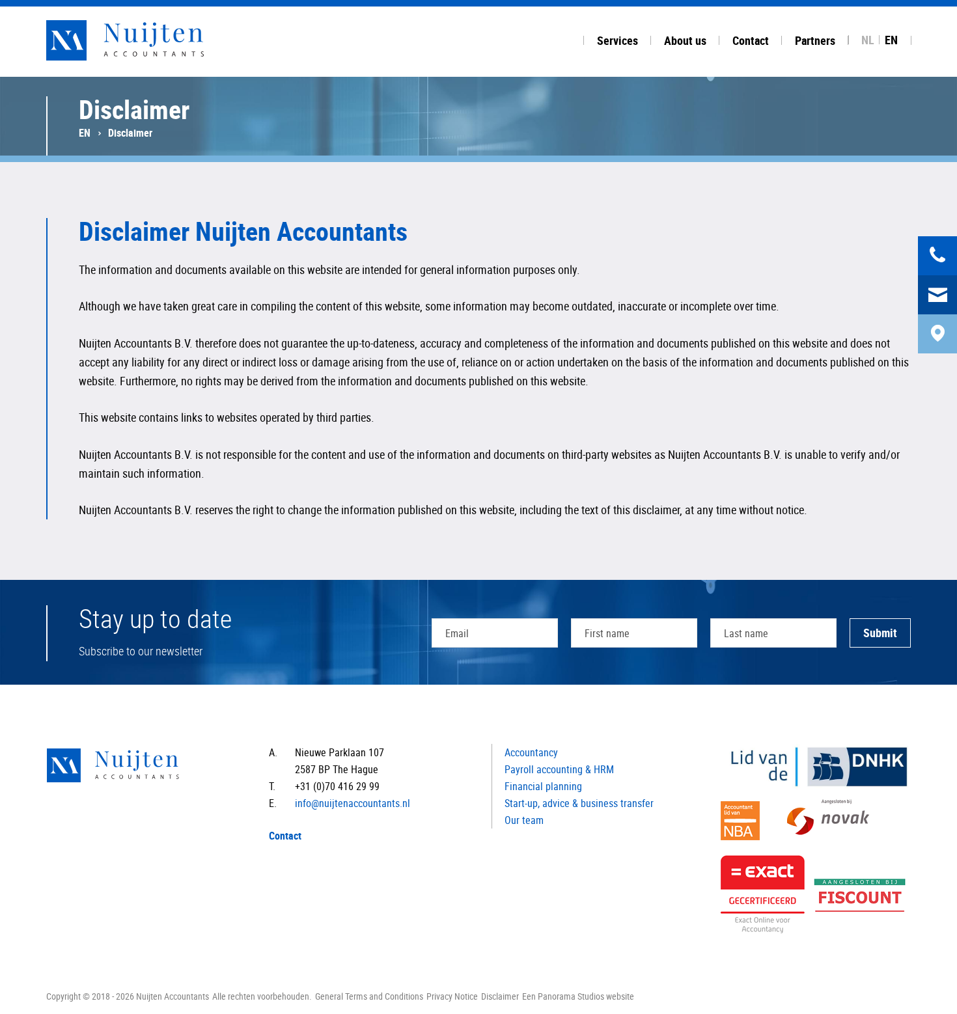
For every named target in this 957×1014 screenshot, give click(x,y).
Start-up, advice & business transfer (579, 803)
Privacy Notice (452, 996)
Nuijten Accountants (150, 40)
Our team (524, 820)
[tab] (617, 38)
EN (891, 40)
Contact (285, 836)
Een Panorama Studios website (578, 996)
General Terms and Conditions (369, 996)
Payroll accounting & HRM (559, 769)
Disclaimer (500, 996)
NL (867, 40)
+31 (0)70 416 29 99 (337, 786)
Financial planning (543, 786)
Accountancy (531, 752)
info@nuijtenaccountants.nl (352, 803)
